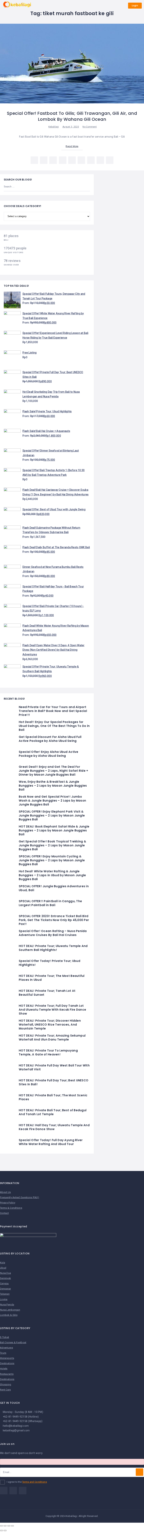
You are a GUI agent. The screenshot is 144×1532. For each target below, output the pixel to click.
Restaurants (7, 1374)
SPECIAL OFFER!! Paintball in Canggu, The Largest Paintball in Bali (50, 903)
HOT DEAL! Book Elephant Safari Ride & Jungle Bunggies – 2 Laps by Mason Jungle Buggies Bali (54, 830)
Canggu (4, 1283)
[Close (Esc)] (1, 1525)
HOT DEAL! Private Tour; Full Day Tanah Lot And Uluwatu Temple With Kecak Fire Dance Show (52, 1009)
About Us (5, 1192)
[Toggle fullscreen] (8, 1525)
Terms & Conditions (11, 1207)
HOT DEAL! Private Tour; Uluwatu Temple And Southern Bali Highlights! (53, 948)
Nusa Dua (5, 1273)
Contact (4, 1213)
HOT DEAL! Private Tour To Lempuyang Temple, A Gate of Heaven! (48, 1052)
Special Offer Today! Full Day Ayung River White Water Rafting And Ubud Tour (50, 1142)
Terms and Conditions (34, 1481)
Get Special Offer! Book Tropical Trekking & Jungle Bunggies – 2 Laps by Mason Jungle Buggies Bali (52, 845)
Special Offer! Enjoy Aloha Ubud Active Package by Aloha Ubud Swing (48, 754)
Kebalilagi (53, 126)
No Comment (89, 126)
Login (135, 5)
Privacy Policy (7, 1202)
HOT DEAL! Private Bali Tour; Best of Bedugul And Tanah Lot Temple (52, 1112)
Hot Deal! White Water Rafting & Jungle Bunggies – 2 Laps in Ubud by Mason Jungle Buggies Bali (52, 875)
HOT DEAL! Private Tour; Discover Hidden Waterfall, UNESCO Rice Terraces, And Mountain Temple (50, 1024)
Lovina (4, 1299)
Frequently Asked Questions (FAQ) (19, 1197)
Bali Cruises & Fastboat (13, 1342)
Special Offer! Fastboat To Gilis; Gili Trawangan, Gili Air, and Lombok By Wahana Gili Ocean (72, 116)
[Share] (5, 1525)
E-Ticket (4, 1337)
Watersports (7, 1358)
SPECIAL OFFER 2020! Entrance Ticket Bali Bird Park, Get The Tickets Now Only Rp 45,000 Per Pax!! (54, 920)
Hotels (4, 1368)
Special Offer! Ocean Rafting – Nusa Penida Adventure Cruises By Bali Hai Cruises (53, 933)
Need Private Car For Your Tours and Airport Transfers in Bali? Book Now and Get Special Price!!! (53, 711)
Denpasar (5, 1288)
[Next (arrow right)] (5, 1530)
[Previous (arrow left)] (1, 1530)
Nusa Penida (7, 1304)
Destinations (7, 1363)
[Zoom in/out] (12, 1525)
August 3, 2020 (70, 126)
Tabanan (5, 1294)
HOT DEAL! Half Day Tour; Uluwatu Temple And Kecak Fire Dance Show (54, 1127)
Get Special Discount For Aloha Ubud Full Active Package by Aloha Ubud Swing (50, 739)
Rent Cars (5, 1389)
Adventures (6, 1347)
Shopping (5, 1384)
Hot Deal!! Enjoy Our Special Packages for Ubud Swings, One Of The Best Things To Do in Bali (54, 726)
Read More (72, 146)
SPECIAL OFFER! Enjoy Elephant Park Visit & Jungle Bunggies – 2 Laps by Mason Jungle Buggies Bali (52, 815)
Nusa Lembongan (10, 1309)
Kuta (2, 1262)
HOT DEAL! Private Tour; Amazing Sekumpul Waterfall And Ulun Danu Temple (52, 1037)
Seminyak (5, 1278)
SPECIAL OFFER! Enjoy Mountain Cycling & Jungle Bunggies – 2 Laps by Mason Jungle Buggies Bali (52, 860)
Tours (3, 1352)
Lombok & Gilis (8, 1315)
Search (85, 187)
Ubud (3, 1267)
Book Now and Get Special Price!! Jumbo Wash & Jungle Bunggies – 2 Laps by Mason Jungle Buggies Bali (52, 800)
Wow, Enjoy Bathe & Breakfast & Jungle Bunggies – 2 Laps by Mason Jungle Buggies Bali (53, 785)
